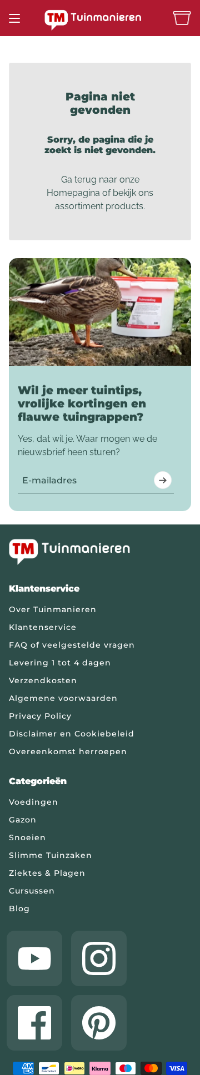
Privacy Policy (40, 716)
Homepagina (73, 193)
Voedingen (33, 802)
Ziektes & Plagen (47, 873)
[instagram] (99, 958)
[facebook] (34, 1023)
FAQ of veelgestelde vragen (72, 645)
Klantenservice (43, 627)
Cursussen (32, 891)
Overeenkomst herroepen (68, 751)
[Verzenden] (163, 480)
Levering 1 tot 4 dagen (60, 663)
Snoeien (27, 837)
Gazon (23, 820)
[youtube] (34, 958)
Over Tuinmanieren (53, 609)
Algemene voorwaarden (63, 698)
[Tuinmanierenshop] (100, 20)
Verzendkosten (43, 680)
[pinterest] (99, 1023)
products (124, 206)
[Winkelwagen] (182, 18)
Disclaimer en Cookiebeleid (71, 734)
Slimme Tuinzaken (50, 855)
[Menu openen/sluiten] (14, 18)
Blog (19, 909)
